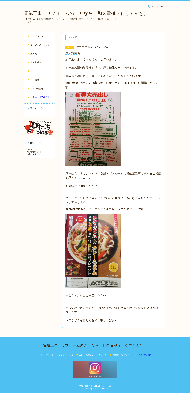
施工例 (33, 53)
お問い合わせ (36, 88)
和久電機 (88, 386)
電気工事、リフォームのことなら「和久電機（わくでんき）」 (88, 13)
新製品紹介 (35, 62)
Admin (103, 389)
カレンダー (35, 71)
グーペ (95, 389)
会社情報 (34, 80)
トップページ (36, 36)
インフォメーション (40, 45)
